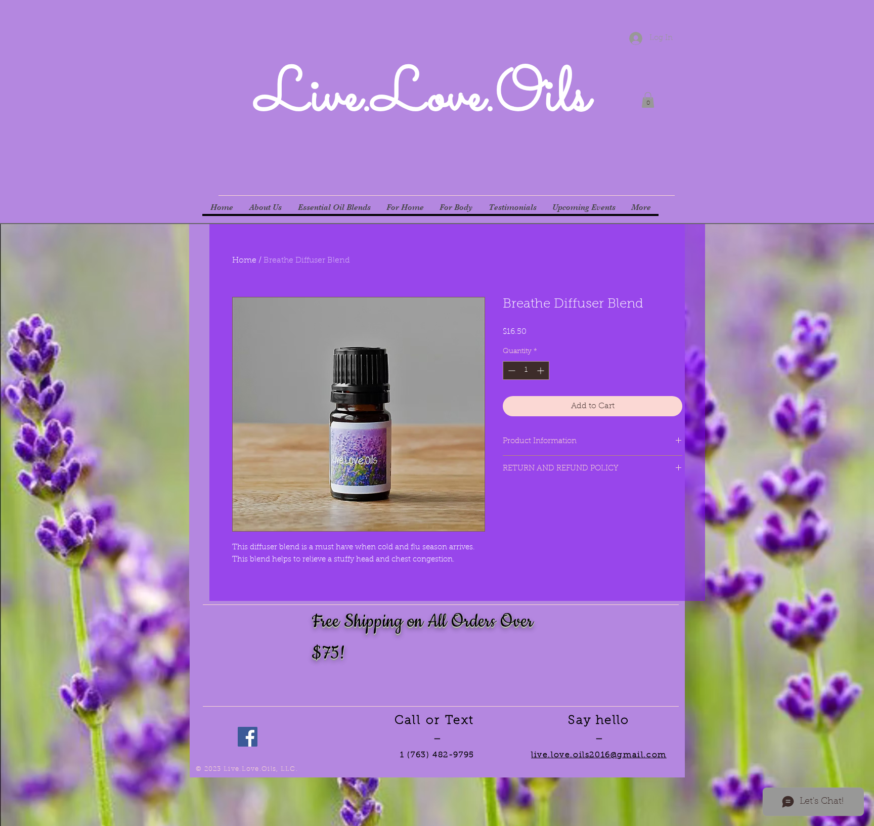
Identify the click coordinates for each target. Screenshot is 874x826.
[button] (647, 100)
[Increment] (541, 370)
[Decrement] (510, 370)
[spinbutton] (526, 370)
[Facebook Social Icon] (247, 737)
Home (244, 260)
